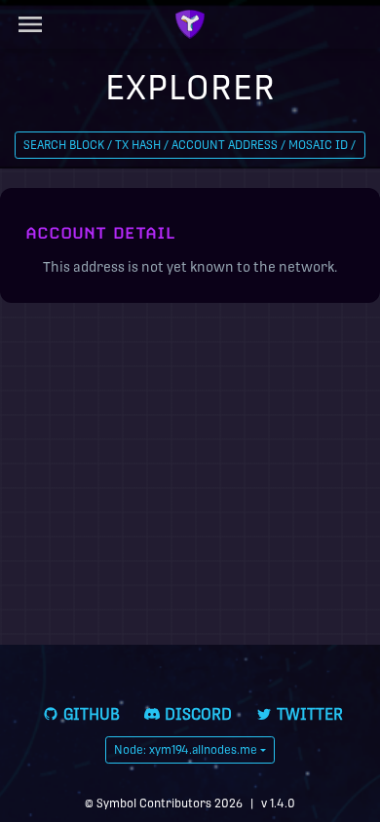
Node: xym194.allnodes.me (185, 750)
